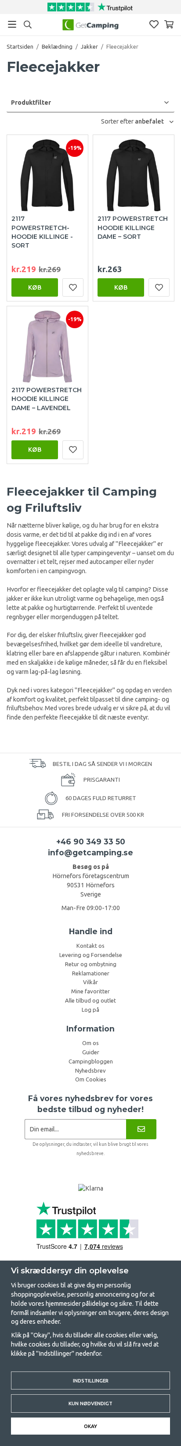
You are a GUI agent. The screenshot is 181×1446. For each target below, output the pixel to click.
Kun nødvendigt (90, 1403)
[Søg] (27, 24)
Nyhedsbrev (90, 1070)
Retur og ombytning (90, 964)
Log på (90, 1010)
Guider (90, 1052)
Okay (90, 1426)
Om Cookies (90, 1079)
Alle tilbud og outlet (90, 1000)
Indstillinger (91, 1380)
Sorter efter (118, 121)
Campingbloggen (91, 1061)
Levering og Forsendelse (90, 955)
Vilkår (90, 982)
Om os (90, 1043)
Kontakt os (90, 946)
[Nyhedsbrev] (141, 1129)
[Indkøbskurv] (169, 24)
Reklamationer (90, 973)
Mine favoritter (90, 991)
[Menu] (12, 24)
